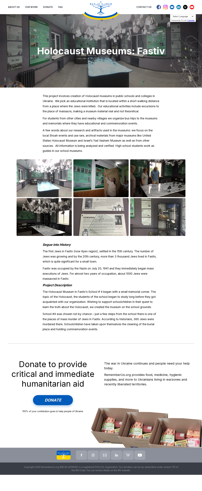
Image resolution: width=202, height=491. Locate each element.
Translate (191, 20)
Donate (53, 400)
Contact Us (144, 7)
